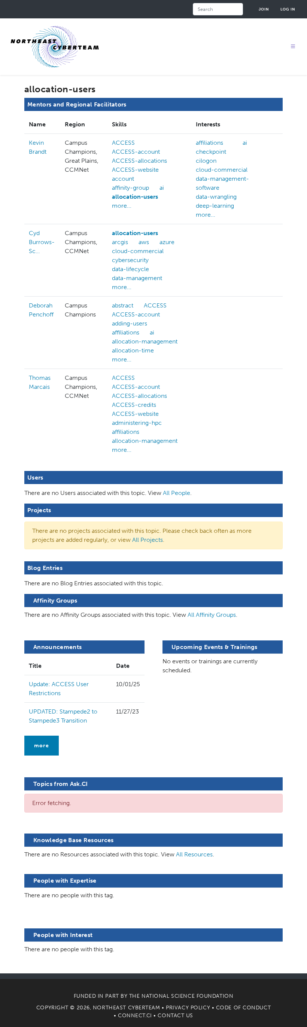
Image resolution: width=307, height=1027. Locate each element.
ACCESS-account (136, 151)
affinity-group (130, 187)
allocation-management (144, 341)
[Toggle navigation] (293, 47)
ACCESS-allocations (139, 160)
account (123, 178)
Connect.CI (135, 1015)
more (41, 745)
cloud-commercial (221, 169)
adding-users (129, 323)
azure (166, 242)
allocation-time (133, 350)
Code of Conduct (243, 1008)
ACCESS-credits (134, 404)
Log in (287, 9)
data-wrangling (216, 196)
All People (176, 492)
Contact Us (175, 1015)
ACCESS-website (135, 169)
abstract (122, 305)
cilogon (206, 160)
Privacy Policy (188, 1008)
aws (144, 242)
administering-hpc (137, 422)
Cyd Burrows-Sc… (42, 242)
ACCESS (123, 142)
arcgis (120, 242)
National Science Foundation (187, 996)
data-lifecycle (130, 269)
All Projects (147, 539)
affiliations (209, 142)
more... (121, 205)
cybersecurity (130, 260)
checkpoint (211, 151)
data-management (137, 278)
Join (264, 9)
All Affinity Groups (212, 614)
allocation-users (135, 196)
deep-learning (215, 205)
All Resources (194, 854)
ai (161, 187)
